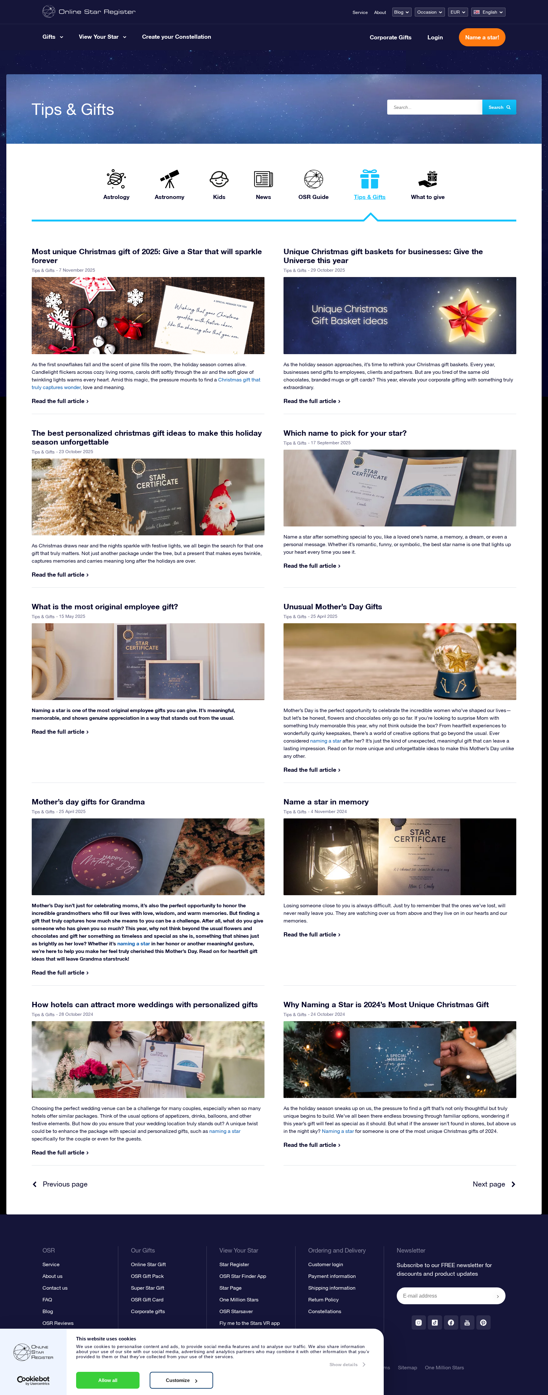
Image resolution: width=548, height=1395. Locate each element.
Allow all (107, 1380)
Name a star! (482, 37)
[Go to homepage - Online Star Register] (88, 12)
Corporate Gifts (391, 37)
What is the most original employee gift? (105, 606)
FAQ (47, 1299)
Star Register (234, 1264)
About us (52, 1276)
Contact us (55, 1288)
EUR (455, 12)
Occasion (427, 12)
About (380, 12)
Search (496, 107)
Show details (343, 1364)
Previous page (65, 1184)
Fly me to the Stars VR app (249, 1323)
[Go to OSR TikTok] (435, 1322)
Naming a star (338, 1131)
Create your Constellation (176, 36)
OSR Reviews (58, 1323)
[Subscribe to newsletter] (498, 1296)
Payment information (332, 1276)
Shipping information (332, 1288)
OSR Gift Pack (147, 1276)
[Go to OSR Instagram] (419, 1322)
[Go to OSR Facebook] (451, 1322)
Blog (398, 12)
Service (360, 12)
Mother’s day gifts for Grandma (88, 801)
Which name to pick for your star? (345, 432)
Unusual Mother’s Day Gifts (333, 606)
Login (435, 37)
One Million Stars (238, 1299)
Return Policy (323, 1299)
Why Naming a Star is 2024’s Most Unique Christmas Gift (386, 1004)
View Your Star (99, 36)
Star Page (230, 1288)
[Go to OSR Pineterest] (483, 1322)
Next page (489, 1184)
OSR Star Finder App (242, 1276)
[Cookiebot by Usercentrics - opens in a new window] (33, 1380)
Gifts (48, 36)
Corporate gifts (148, 1311)
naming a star (224, 1131)
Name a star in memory (326, 801)
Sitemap (407, 1367)
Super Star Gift (147, 1288)
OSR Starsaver (236, 1311)
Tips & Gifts (43, 270)
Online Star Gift (148, 1264)
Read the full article (58, 400)
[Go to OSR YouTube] (467, 1322)
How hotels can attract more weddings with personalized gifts (145, 1004)
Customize (178, 1380)
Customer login (325, 1264)
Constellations (324, 1311)
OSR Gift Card (147, 1299)
